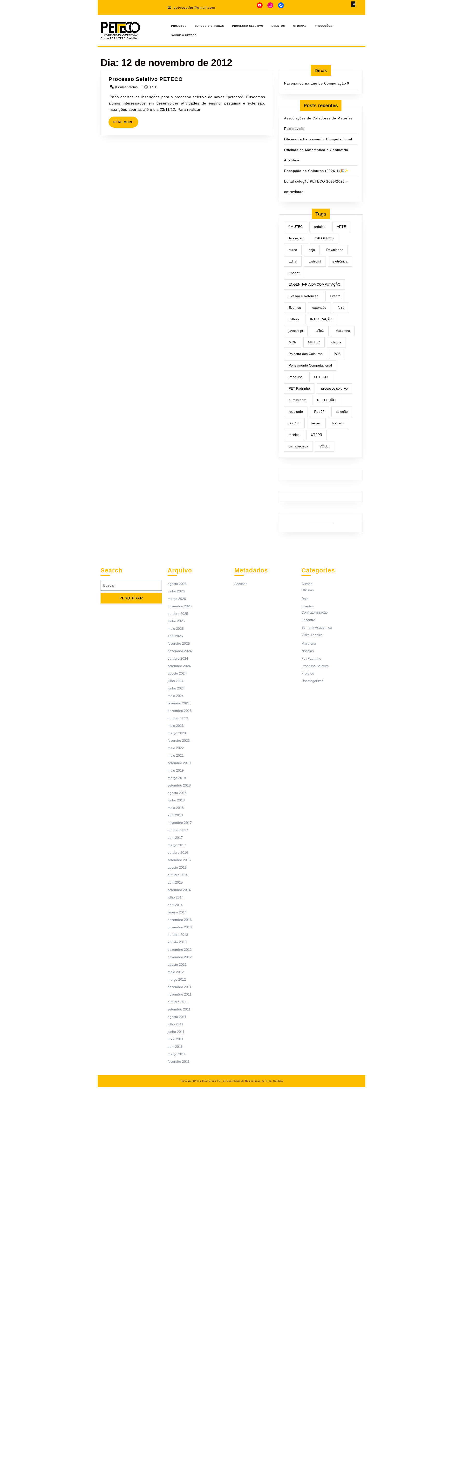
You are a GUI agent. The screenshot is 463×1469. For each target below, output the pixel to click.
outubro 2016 (178, 852)
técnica (294, 435)
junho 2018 (176, 800)
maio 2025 (176, 628)
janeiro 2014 (177, 912)
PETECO (321, 377)
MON (293, 342)
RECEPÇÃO (326, 400)
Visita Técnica (312, 635)
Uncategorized (312, 681)
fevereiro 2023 (179, 740)
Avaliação (296, 238)
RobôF (319, 411)
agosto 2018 (177, 793)
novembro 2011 (179, 994)
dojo (311, 250)
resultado (296, 411)
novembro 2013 (180, 927)
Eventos (278, 26)
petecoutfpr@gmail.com (194, 7)
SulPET (294, 423)
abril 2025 (175, 636)
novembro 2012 (180, 957)
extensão (319, 307)
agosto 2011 (177, 1017)
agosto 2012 (177, 964)
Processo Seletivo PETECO (146, 79)
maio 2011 (176, 1039)
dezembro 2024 (180, 651)
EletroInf (314, 261)
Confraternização (314, 612)
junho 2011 (176, 1032)
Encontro (308, 620)
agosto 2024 (177, 673)
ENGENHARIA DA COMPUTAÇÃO (314, 284)
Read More (125, 124)
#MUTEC (296, 227)
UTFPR (316, 435)
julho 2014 (176, 897)
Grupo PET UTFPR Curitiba (119, 38)
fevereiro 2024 (179, 703)
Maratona (342, 331)
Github (294, 319)
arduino (320, 227)
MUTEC (314, 342)
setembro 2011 (179, 1009)
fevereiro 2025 (179, 643)
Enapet (294, 273)
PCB (337, 354)
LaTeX (319, 331)
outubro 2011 (178, 1002)
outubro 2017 (178, 830)
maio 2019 (176, 770)
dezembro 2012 (180, 949)
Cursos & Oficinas (209, 26)
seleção (342, 411)
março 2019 (177, 778)
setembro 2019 (179, 763)
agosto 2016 (177, 867)
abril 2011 (175, 1047)
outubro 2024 (178, 658)
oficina (336, 342)
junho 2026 (176, 591)
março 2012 (177, 979)
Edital (293, 261)
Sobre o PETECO (184, 35)
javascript (296, 331)
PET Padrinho (299, 388)
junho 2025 (176, 621)
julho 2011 (175, 1024)
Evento (335, 296)
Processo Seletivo (247, 26)
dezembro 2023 (180, 711)
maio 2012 (176, 972)
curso (293, 250)
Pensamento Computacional (310, 365)
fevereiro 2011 (179, 1061)
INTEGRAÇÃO (321, 319)
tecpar (316, 423)
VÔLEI (324, 446)
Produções (324, 26)
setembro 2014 (179, 890)
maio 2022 (176, 748)
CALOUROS (324, 238)
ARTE (341, 227)
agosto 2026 (177, 584)
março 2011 (177, 1054)
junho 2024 (176, 688)
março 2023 (177, 733)
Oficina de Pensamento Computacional (318, 139)
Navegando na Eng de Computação (315, 83)
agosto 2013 (177, 942)
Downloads (334, 250)
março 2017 (177, 845)
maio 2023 (176, 726)
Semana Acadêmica (316, 627)
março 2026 (177, 599)
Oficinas (300, 26)
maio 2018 (176, 808)
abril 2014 (175, 905)
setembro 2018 (179, 785)
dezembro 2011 (179, 987)
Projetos (179, 26)
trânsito (338, 423)
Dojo (304, 599)
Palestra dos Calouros (305, 354)
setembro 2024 (179, 666)
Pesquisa (296, 377)
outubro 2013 (178, 935)
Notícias (307, 651)
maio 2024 (176, 696)
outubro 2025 (178, 614)
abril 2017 (175, 837)
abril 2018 (175, 815)
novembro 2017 (180, 823)
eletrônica (340, 261)
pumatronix (297, 400)
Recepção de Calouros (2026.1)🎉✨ (316, 171)
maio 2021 (176, 755)
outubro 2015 (178, 875)
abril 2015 (175, 882)
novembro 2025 (180, 606)
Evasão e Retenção (304, 296)
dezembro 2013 (180, 920)
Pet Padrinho (311, 658)
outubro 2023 (178, 718)
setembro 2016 (179, 860)
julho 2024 (176, 681)
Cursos (306, 584)
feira (341, 307)
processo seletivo (334, 388)
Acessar (240, 584)
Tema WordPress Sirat (194, 1081)
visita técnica (298, 446)
